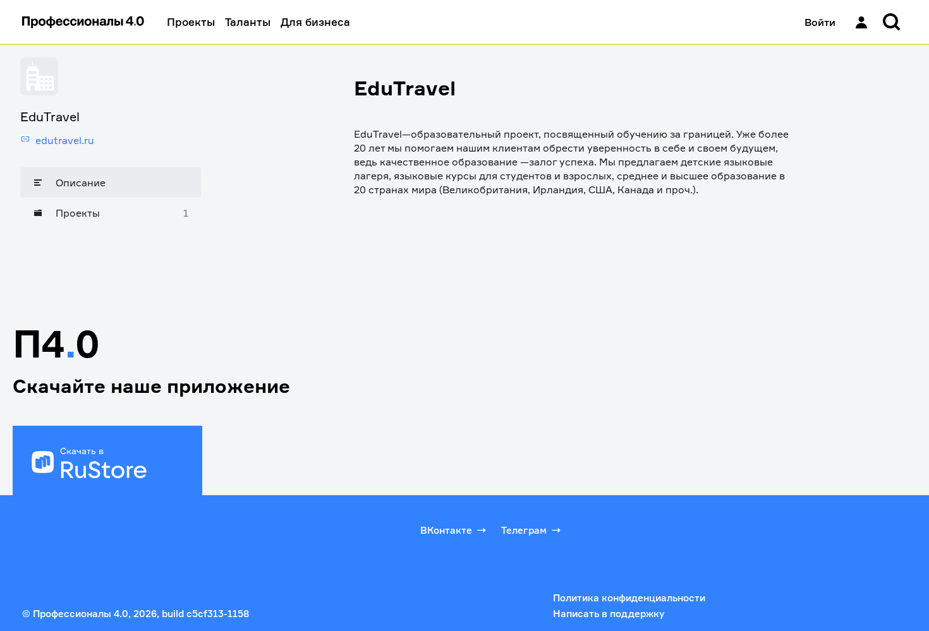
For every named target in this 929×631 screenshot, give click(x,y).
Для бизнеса (315, 21)
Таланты (247, 21)
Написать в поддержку (608, 613)
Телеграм (524, 530)
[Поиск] (892, 22)
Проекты (191, 21)
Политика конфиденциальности (629, 598)
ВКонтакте (446, 530)
